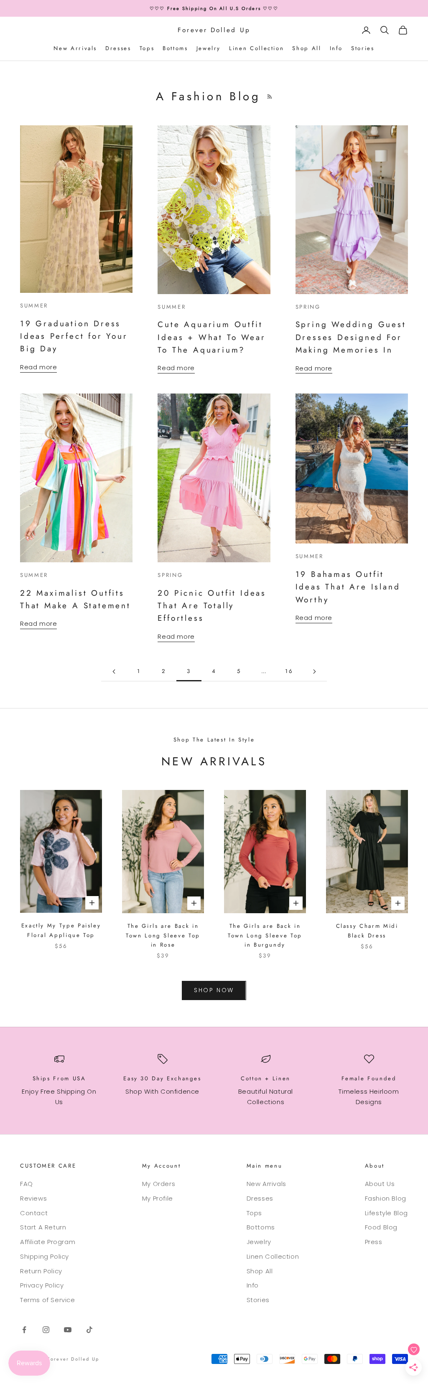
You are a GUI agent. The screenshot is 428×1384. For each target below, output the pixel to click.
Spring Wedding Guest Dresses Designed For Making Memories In (351, 337)
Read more (38, 367)
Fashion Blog (385, 1198)
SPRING (308, 307)
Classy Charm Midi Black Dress (367, 930)
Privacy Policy (42, 1285)
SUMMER (34, 306)
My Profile (157, 1198)
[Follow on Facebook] (24, 1330)
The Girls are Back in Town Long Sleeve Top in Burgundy (265, 935)
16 (289, 671)
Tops (147, 48)
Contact (34, 1213)
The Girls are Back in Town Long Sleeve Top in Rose (163, 935)
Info (336, 48)
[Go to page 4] (314, 671)
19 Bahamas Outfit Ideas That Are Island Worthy (348, 587)
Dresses (118, 48)
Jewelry (208, 48)
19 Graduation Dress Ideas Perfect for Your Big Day (74, 336)
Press (373, 1241)
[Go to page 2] (113, 671)
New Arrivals (75, 48)
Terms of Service (47, 1299)
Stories (362, 48)
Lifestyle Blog (386, 1213)
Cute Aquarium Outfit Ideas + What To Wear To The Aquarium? (211, 337)
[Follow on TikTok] (89, 1330)
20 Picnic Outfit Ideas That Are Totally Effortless (212, 605)
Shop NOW (214, 990)
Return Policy (41, 1271)
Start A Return (43, 1227)
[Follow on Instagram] (46, 1330)
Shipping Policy (44, 1256)
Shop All (306, 48)
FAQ (26, 1183)
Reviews (33, 1198)
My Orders (158, 1183)
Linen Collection (256, 48)
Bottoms (175, 48)
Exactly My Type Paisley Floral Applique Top (61, 930)
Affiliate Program (47, 1241)
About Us (380, 1183)
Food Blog (381, 1227)
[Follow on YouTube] (68, 1330)
